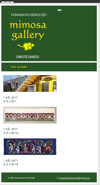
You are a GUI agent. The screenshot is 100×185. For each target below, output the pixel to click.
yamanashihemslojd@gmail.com (74, 177)
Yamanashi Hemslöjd (28, 15)
